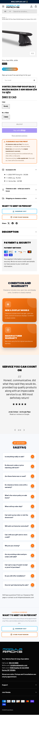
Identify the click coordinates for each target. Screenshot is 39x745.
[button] (36, 6)
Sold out (19, 124)
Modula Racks (9, 710)
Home (3, 17)
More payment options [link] (19, 135)
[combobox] (19, 11)
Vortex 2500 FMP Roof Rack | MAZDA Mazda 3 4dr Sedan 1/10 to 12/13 (19, 19)
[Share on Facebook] (13, 223)
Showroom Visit (20, 211)
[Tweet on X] (9, 223)
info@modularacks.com (25, 597)
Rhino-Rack (5, 60)
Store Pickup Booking (20, 217)
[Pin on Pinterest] (17, 223)
